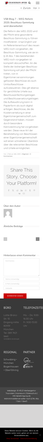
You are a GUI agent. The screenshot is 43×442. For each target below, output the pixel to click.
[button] (5, 239)
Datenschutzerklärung (28, 438)
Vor (35, 7)
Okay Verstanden (12, 438)
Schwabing (9, 359)
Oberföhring (11, 370)
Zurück (27, 7)
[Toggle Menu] (37, 3)
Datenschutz (31, 393)
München (9, 362)
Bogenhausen (11, 366)
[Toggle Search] (29, 3)
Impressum (20, 393)
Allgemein (25, 154)
